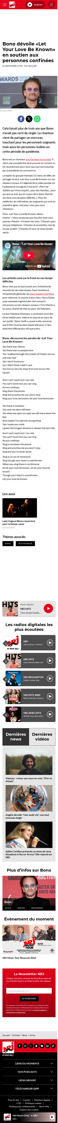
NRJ (26, 641)
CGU (19, 1103)
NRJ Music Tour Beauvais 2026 (19, 957)
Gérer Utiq (44, 1106)
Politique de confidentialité (22, 1106)
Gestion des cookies (29, 1109)
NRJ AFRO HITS (32, 712)
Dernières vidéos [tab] (42, 737)
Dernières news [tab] (16, 737)
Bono (7, 902)
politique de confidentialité (15, 1012)
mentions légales (40, 1010)
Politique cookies (33, 1103)
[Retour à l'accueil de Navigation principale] (12, 5)
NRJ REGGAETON (33, 677)
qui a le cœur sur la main (38, 159)
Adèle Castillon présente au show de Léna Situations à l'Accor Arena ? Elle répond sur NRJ (29, 854)
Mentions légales (42, 1100)
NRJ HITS (25, 608)
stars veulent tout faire (42, 293)
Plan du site (13, 1100)
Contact (26, 1100)
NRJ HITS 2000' (32, 694)
